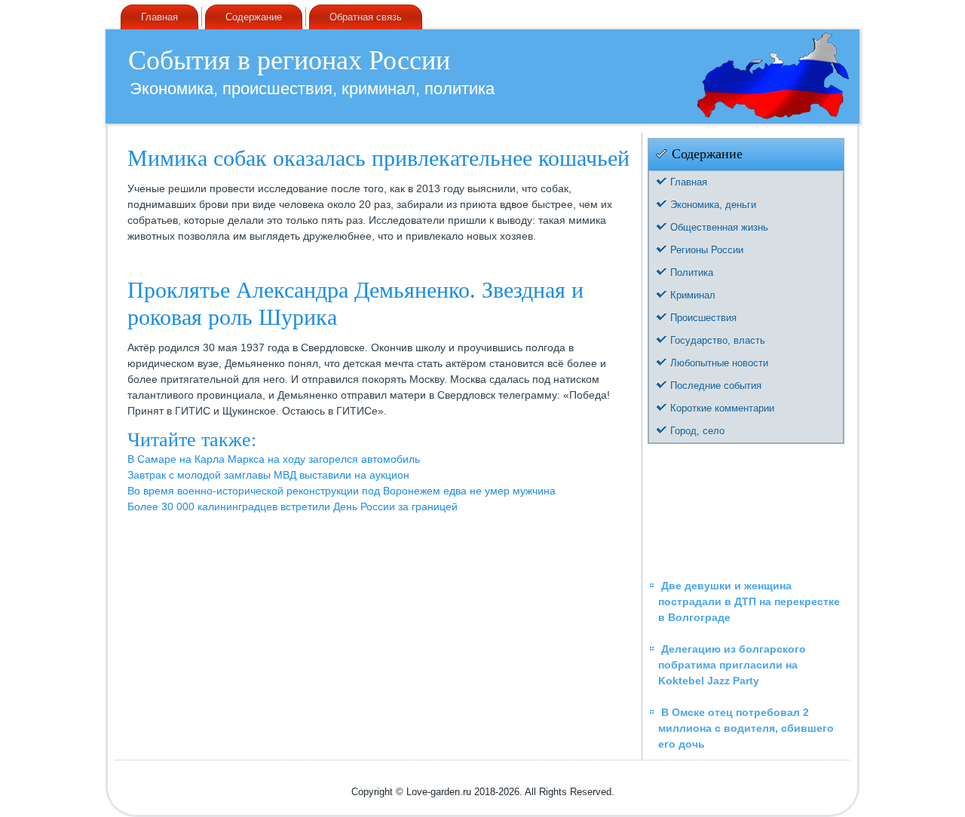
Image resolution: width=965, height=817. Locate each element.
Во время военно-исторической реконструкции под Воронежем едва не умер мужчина (341, 491)
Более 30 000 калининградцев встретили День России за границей (292, 506)
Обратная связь (365, 17)
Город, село (697, 430)
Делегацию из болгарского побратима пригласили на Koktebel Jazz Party (732, 665)
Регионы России (706, 250)
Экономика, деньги (713, 204)
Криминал (692, 295)
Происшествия (703, 317)
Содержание (253, 17)
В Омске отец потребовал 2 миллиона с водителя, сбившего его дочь (746, 728)
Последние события (715, 385)
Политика (691, 272)
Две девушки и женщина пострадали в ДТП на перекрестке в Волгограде (749, 601)
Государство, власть (717, 340)
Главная (159, 17)
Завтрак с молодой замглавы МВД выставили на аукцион (268, 475)
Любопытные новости (719, 363)
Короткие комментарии (722, 408)
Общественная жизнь (719, 227)
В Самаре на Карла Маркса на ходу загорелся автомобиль (273, 459)
